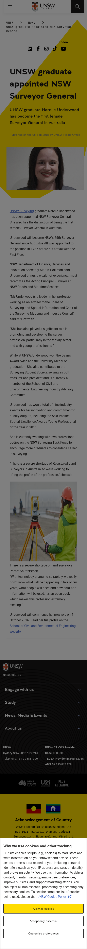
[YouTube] (63, 49)
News (31, 22)
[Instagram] (46, 49)
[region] (43, 893)
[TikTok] (54, 49)
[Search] (77, 6)
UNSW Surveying (22, 211)
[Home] (43, 6)
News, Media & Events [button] (26, 715)
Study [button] (10, 702)
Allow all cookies (43, 908)
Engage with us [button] (19, 689)
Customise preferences (43, 933)
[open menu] (9, 6)
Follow (63, 42)
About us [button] (13, 728)
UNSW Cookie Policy (55, 896)
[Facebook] (38, 49)
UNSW (10, 22)
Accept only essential (43, 921)
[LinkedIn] (31, 49)
